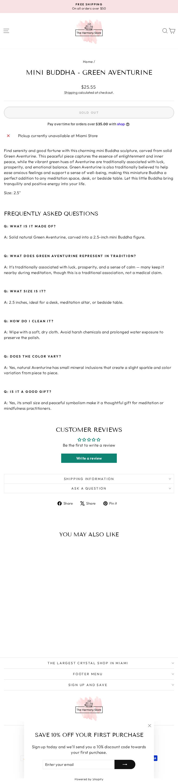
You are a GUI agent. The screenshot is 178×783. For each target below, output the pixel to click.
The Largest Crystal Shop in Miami (88, 663)
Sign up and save (88, 685)
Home (88, 61)
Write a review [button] (89, 458)
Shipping (70, 92)
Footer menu (88, 674)
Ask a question (88, 488)
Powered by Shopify (89, 779)
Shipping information (89, 479)
